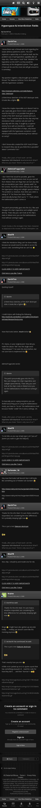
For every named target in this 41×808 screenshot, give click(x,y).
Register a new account (20, 732)
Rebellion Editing (20, 34)
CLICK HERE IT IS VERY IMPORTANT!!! (16, 269)
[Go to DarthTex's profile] (4, 43)
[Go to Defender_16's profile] (4, 471)
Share (10, 759)
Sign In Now (21, 745)
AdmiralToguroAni (16, 169)
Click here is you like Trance (12, 273)
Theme (22, 775)
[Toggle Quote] (5, 297)
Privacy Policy (31, 775)
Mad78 (11, 234)
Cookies (20, 777)
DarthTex (7, 32)
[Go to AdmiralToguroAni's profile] (4, 170)
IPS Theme (7, 775)
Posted (16, 44)
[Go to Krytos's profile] (4, 595)
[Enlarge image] (18, 100)
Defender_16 (13, 470)
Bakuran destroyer (21, 526)
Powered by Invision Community (20, 794)
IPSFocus (15, 775)
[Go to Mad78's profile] (4, 236)
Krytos (11, 593)
